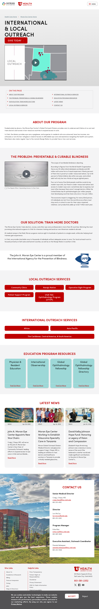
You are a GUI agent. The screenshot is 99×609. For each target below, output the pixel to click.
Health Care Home (11, 17)
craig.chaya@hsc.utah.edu (62, 500)
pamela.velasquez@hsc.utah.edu (64, 548)
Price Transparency (35, 572)
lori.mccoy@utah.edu (60, 516)
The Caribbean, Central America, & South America (49, 336)
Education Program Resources (65, 98)
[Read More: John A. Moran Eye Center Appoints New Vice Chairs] (19, 415)
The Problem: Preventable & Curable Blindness (26, 98)
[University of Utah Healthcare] (84, 569)
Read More (12, 458)
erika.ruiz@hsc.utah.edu (61, 532)
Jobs (7, 586)
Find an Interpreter (12, 580)
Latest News (58, 102)
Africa (26, 328)
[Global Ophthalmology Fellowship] (61, 373)
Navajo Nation (49, 287)
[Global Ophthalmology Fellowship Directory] (83, 373)
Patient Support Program (19, 294)
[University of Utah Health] (25, 4)
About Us (9, 572)
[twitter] (75, 585)
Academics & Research (13, 575)
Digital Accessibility (35, 590)
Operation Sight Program (80, 287)
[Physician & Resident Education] (15, 373)
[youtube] (83, 585)
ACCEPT (72, 596)
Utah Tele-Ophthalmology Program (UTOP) (49, 297)
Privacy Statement (35, 582)
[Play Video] (35, 63)
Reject (85, 596)
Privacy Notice (16, 604)
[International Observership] (38, 373)
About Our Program (16, 94)
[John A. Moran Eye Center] (8, 4)
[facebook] (79, 585)
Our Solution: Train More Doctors (22, 102)
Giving (8, 583)
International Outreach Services (66, 94)
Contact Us (58, 105)
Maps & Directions (12, 589)
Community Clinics (19, 287)
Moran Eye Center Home (28, 17)
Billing (8, 577)
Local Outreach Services (18, 105)
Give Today (15, 40)
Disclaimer (32, 580)
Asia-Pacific (72, 328)
